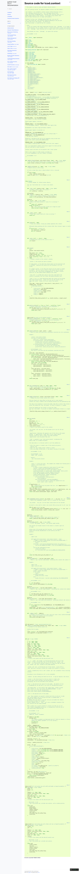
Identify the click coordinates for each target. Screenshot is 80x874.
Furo (39, 872)
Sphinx (29, 872)
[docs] (68, 179)
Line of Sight (11, 46)
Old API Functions (13, 64)
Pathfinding (11, 53)
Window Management (11, 39)
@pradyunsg (35, 872)
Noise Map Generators (12, 51)
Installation (9, 12)
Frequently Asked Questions (13, 18)
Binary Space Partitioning (12, 32)
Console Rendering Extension (13, 59)
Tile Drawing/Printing (11, 36)
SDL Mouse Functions (11, 75)
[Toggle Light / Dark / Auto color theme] (69, 2)
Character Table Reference (12, 30)
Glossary (9, 14)
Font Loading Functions (12, 62)
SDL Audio (12, 66)
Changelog (9, 16)
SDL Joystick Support (11, 69)
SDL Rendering (10, 72)
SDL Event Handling (11, 42)
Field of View (11, 48)
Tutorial (8, 23)
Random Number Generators (13, 56)
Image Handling (13, 44)
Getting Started (10, 28)
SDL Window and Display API (13, 78)
